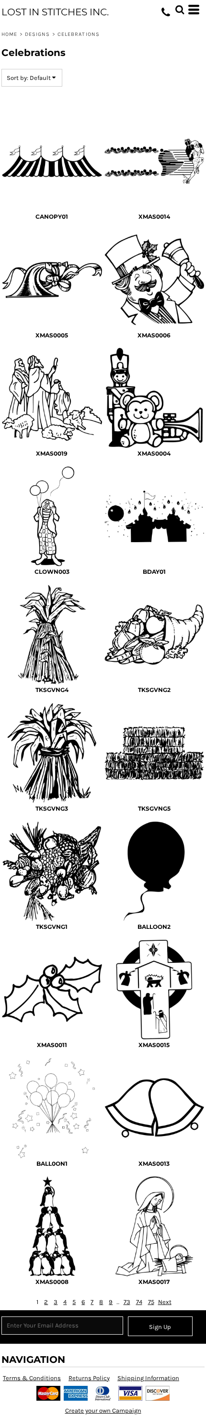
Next (165, 1301)
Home (9, 34)
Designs (37, 34)
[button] (179, 9)
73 (127, 1301)
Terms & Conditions (32, 1378)
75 (151, 1301)
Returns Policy (89, 1378)
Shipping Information (148, 1378)
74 (139, 1301)
